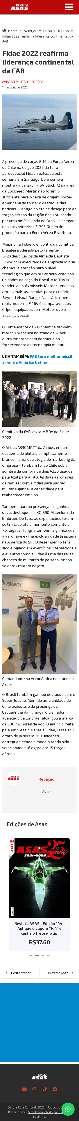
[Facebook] (55, 1089)
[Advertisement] (39, 1022)
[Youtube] (24, 1089)
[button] (55, 7)
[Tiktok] (44, 1089)
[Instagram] (34, 1089)
